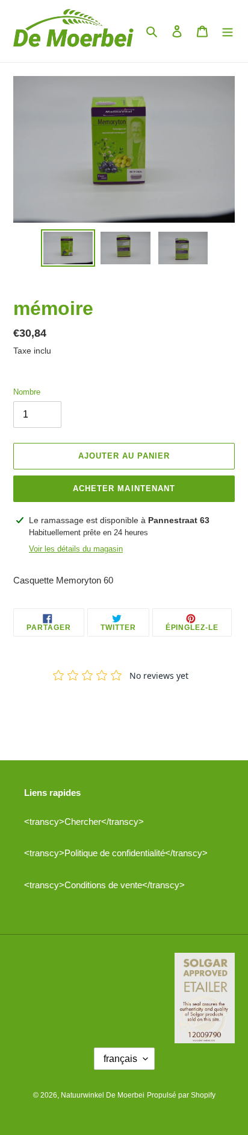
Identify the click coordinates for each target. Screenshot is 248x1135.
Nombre (26, 391)
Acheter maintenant (124, 488)
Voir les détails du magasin (76, 548)
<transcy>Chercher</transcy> (84, 821)
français (120, 1059)
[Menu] (227, 31)
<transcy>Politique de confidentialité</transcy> (116, 853)
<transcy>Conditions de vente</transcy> (104, 885)
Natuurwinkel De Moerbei (102, 1095)
